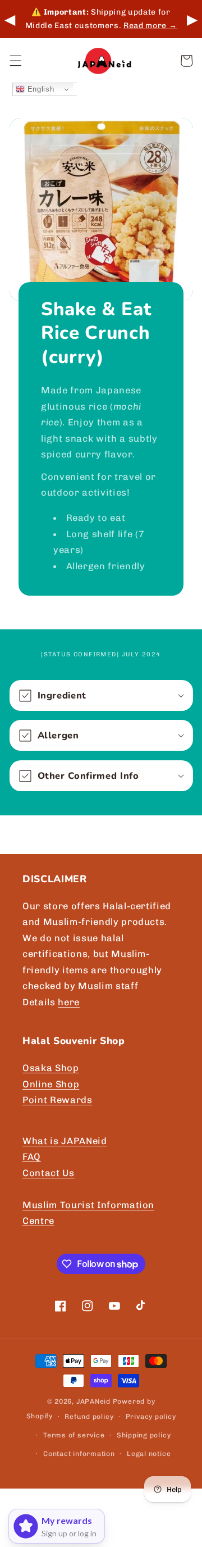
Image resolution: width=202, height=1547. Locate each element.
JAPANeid (93, 1401)
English (39, 89)
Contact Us (48, 1172)
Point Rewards (57, 1099)
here (69, 1002)
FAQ (31, 1156)
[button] (15, 60)
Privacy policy (151, 1417)
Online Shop (50, 1084)
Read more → (150, 25)
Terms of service (73, 1435)
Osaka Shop (50, 1067)
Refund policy (89, 1417)
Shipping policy (144, 1435)
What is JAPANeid (64, 1140)
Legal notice (149, 1454)
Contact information (79, 1454)
